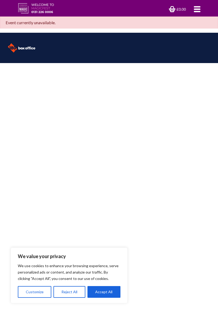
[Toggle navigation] (195, 9)
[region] (69, 275)
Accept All (103, 292)
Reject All (69, 292)
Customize (35, 292)
